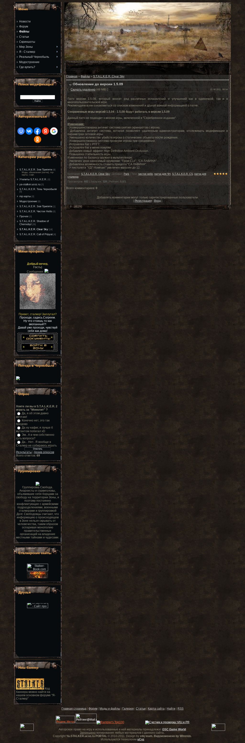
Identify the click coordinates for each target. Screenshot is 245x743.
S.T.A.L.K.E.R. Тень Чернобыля (38, 189)
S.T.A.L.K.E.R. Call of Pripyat (36, 234)
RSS (181, 708)
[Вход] (37, 350)
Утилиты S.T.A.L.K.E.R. (33, 179)
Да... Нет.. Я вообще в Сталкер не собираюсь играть (36, 443)
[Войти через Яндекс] (45, 131)
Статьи (141, 708)
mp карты (25, 196)
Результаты (24, 452)
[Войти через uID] (21, 131)
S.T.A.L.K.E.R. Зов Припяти (35, 169)
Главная (72, 76)
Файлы (85, 76)
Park (126, 173)
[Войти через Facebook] (37, 131)
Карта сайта (156, 708)
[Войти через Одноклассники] (37, 139)
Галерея (128, 708)
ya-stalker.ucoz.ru (29, 184)
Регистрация (143, 200)
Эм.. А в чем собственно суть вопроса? (35, 436)
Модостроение (28, 201)
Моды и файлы (110, 708)
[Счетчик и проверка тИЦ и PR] (167, 722)
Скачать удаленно (83, 89)
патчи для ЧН (162, 173)
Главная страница (73, 708)
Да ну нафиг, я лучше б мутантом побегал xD (34, 429)
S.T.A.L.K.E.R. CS (182, 173)
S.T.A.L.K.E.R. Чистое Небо (35, 211)
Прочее (23, 216)
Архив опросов (44, 452)
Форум (93, 708)
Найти (171, 708)
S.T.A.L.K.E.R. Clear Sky (33, 229)
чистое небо (145, 173)
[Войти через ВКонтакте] (29, 131)
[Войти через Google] (54, 131)
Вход (157, 200)
